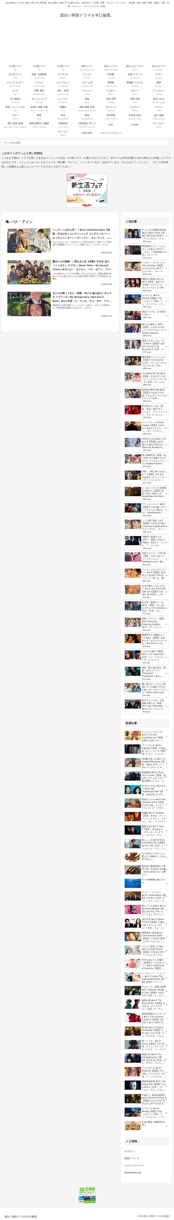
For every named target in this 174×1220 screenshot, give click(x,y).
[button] (169, 142)
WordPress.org (133, 1172)
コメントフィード (134, 1165)
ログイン (129, 1151)
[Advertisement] (87, 43)
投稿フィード (132, 1158)
